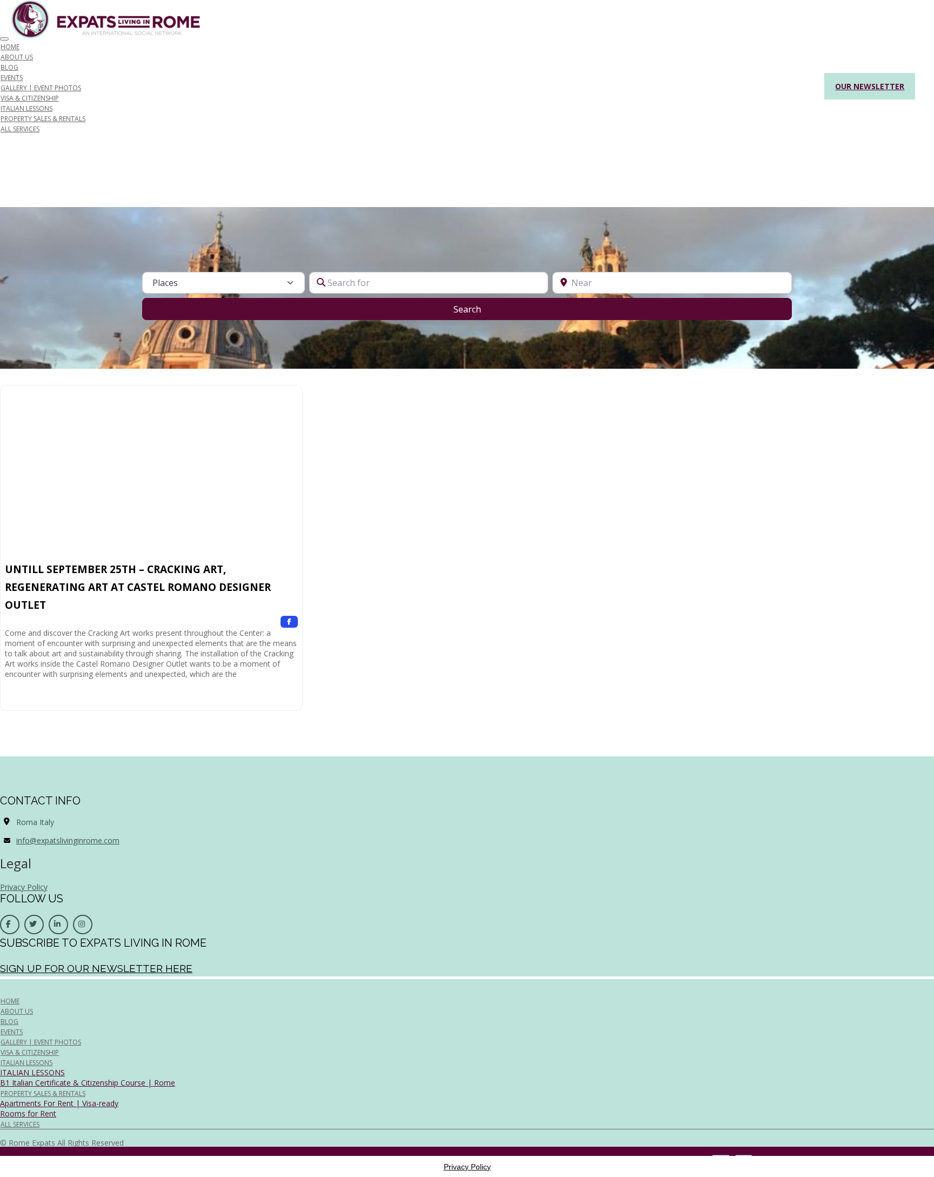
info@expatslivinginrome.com (67, 840)
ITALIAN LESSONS (32, 1072)
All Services (20, 129)
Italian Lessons (26, 1062)
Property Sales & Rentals (43, 118)
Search (480, 309)
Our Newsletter (869, 86)
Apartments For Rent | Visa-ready (59, 1103)
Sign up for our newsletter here (96, 968)
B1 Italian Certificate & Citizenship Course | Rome (87, 1083)
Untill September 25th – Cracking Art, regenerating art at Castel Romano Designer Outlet (138, 587)
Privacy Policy (24, 887)
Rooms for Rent (28, 1113)
